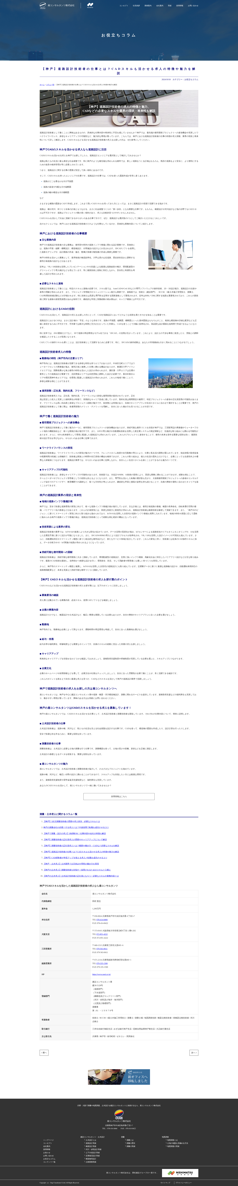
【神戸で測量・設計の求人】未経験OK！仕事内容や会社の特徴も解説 (74, 833)
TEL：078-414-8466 (109, 1128)
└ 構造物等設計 (90, 1159)
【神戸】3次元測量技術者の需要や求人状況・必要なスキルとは (71, 821)
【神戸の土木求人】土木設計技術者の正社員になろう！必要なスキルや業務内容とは (81, 876)
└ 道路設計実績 (90, 1143)
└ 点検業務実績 (90, 1162)
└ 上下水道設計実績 (92, 1152)
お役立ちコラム (191, 79)
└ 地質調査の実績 (172, 1146)
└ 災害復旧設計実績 (92, 1155)
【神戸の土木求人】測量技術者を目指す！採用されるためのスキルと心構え (77, 870)
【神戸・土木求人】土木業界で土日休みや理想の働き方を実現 (71, 864)
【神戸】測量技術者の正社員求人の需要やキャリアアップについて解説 (75, 839)
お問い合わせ (193, 5)
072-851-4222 (102, 934)
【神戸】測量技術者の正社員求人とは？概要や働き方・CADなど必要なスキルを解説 (81, 846)
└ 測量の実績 (130, 1146)
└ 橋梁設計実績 (90, 1146)
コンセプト (123, 5)
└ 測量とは (129, 1140)
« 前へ (44, 1053)
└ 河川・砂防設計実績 (92, 1149)
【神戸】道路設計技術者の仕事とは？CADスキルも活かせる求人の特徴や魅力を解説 (81, 852)
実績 (169, 5)
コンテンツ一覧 (49, 1162)
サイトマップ (165, 1183)
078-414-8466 (102, 920)
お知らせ (46, 1152)
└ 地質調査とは (171, 1140)
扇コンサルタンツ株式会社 (61, 5)
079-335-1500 (102, 963)
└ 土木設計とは (90, 1140)
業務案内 (148, 5)
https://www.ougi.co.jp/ (101, 974)
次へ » (194, 1053)
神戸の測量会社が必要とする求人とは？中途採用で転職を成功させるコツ (76, 827)
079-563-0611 (101, 949)
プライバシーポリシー (184, 1183)
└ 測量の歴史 (130, 1143)
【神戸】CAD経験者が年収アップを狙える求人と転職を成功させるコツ (75, 858)
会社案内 (159, 5)
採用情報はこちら (119, 796)
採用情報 (179, 5)
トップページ (48, 1140)
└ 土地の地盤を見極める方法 (176, 1143)
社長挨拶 (136, 5)
